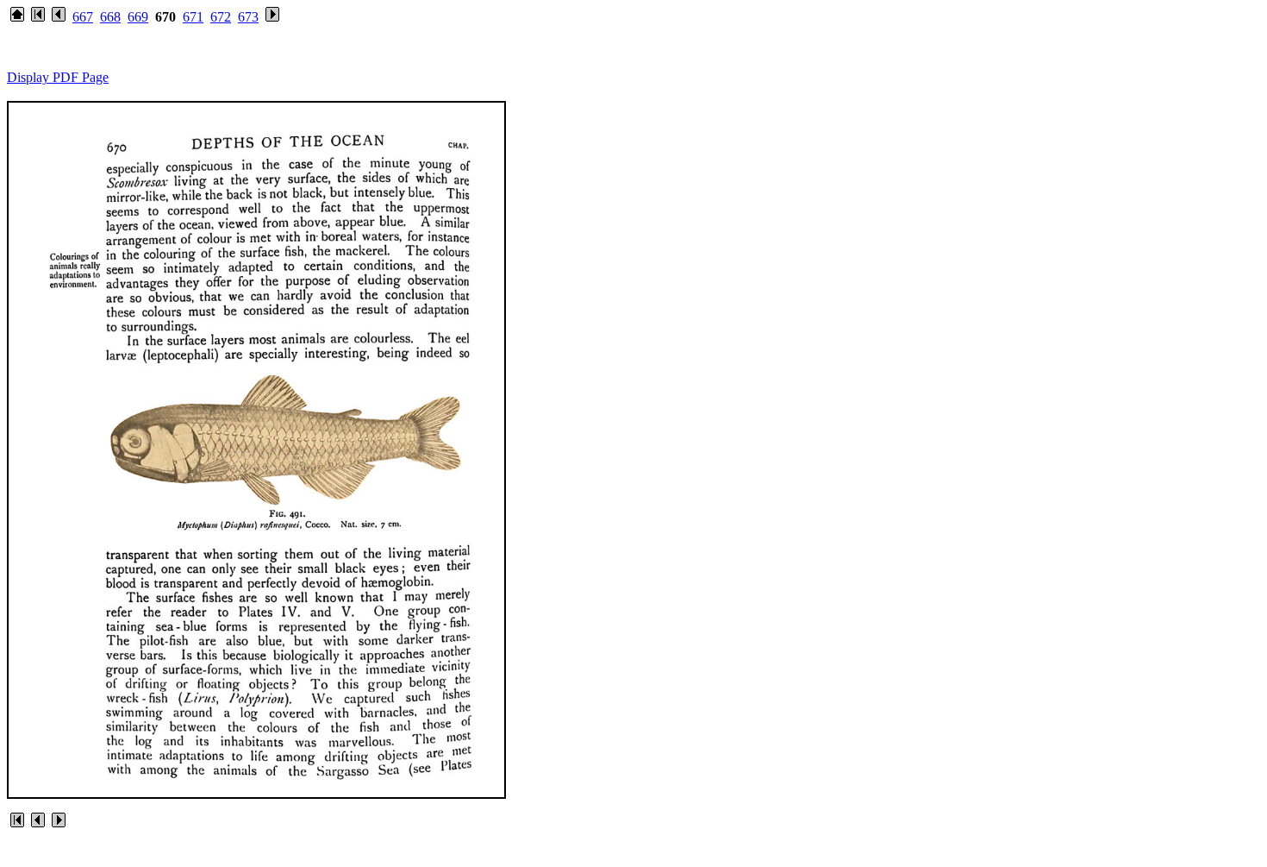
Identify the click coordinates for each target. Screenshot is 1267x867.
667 (82, 16)
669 (138, 16)
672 (220, 16)
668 (110, 16)
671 (193, 16)
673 (248, 16)
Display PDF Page (58, 77)
